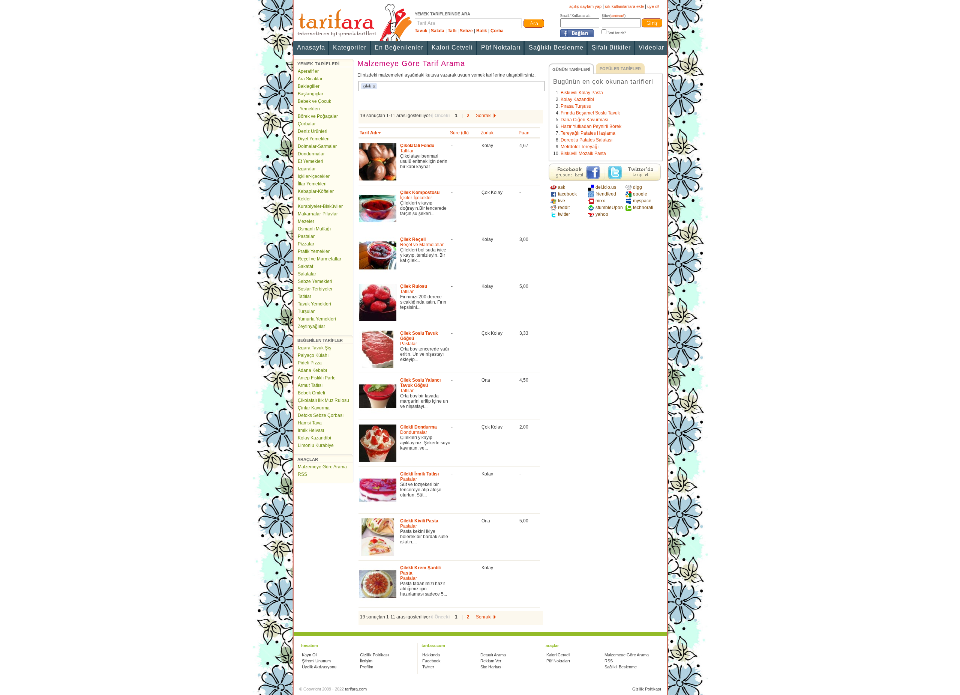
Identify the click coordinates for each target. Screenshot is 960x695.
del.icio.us (606, 187)
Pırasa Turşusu (576, 106)
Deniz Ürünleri (312, 131)
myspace (642, 200)
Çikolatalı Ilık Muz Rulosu (323, 400)
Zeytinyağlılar (311, 326)
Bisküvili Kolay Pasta (582, 92)
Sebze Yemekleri (315, 281)
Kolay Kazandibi (314, 438)
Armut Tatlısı (310, 385)
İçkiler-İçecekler (314, 176)
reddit (564, 207)
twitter (564, 214)
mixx (600, 200)
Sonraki (484, 115)
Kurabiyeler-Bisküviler (320, 206)
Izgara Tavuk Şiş (314, 348)
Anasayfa (311, 47)
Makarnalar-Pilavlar (318, 214)
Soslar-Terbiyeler (315, 289)
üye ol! (653, 6)
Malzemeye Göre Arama (322, 466)
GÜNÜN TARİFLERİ (571, 69)
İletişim (366, 661)
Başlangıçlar (310, 93)
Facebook (431, 661)
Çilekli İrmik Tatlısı (419, 474)
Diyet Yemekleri (314, 138)
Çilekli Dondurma (418, 427)
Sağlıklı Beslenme (556, 47)
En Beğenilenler (399, 47)
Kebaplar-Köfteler (316, 191)
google (640, 194)
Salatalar (307, 274)
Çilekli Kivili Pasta (419, 521)
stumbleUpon (609, 207)
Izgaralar (307, 168)
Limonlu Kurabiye (316, 445)
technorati (643, 207)
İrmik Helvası (311, 430)
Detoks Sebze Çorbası (321, 415)
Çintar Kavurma (314, 408)
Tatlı (452, 30)
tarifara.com (356, 689)
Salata (437, 30)
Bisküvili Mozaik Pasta (583, 153)
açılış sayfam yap (585, 6)
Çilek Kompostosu (420, 192)
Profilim (366, 667)
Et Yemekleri (310, 161)
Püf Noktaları (500, 47)
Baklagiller (309, 86)
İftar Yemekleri (312, 184)
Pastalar (306, 236)
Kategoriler (349, 47)
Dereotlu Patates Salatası (586, 140)
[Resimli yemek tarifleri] (354, 22)
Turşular (306, 311)
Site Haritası (491, 667)
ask (561, 187)
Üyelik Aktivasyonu (319, 667)
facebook (567, 194)
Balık (481, 30)
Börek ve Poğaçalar (318, 116)
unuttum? (617, 16)
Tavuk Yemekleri (314, 304)
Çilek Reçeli (413, 239)
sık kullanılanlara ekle (624, 6)
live (561, 200)
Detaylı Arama (493, 655)
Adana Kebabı (312, 370)
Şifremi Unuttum (316, 661)
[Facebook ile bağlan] (577, 33)
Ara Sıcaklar (310, 78)
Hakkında (431, 655)
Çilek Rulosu (413, 286)
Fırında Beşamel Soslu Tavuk (590, 113)
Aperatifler (308, 71)
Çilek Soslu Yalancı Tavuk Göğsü (420, 383)
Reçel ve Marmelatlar (319, 259)
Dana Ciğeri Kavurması (584, 119)
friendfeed (606, 194)
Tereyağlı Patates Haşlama (588, 133)
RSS (302, 474)
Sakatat (305, 266)
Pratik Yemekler (314, 251)
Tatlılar (304, 296)
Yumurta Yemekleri (317, 319)
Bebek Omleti (311, 393)
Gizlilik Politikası (374, 655)
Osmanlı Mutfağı (314, 229)
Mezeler (306, 221)
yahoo (602, 214)
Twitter (428, 667)
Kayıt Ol (309, 655)
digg (637, 187)
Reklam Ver (490, 661)
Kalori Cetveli (452, 47)
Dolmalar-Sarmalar (317, 146)
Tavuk (421, 30)
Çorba (497, 30)
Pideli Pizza (310, 363)
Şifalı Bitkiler (611, 47)
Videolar (651, 47)
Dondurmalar (311, 153)
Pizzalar (306, 244)
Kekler (304, 199)
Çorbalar (307, 123)
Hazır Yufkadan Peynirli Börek (591, 126)
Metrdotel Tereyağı (579, 146)
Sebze (466, 30)
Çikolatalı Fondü (417, 145)
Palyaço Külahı (313, 355)
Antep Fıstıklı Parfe (317, 378)
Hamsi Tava (310, 423)
